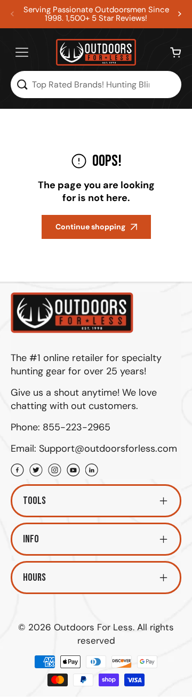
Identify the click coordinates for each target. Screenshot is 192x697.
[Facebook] (17, 471)
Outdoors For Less (93, 627)
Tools (34, 500)
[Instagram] (54, 471)
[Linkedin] (92, 471)
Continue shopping (90, 226)
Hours (34, 577)
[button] (180, 14)
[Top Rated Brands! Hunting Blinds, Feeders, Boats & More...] (22, 84)
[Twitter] (36, 471)
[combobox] (96, 84)
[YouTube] (73, 471)
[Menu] (22, 52)
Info (31, 539)
